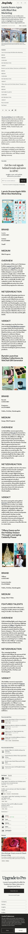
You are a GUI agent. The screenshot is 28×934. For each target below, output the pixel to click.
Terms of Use (22, 184)
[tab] (10, 775)
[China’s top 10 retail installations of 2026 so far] (2, 739)
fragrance (4, 503)
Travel (3, 808)
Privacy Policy (16, 184)
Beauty (4, 793)
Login (18, 895)
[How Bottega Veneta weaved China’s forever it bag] (14, 844)
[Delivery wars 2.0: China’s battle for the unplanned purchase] (2, 733)
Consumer (9, 793)
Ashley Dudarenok (8, 732)
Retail (20, 25)
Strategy (10, 734)
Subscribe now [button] (14, 891)
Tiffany (12, 625)
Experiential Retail (15, 740)
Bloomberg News (8, 721)
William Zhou (3, 784)
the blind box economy (18, 326)
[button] (18, 2)
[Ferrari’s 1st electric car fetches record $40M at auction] (2, 727)
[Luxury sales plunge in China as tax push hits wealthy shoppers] (2, 721)
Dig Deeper (4, 105)
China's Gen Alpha (15, 793)
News (9, 722)
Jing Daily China (4, 25)
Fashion (3, 860)
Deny (7, 930)
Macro (3, 786)
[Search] (21, 2)
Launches (24, 25)
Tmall (13, 268)
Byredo (13, 433)
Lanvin (9, 266)
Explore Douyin (4, 811)
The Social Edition (6, 117)
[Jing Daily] (6, 3)
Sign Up (23, 180)
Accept (21, 930)
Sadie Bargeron (7, 738)
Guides (10, 740)
